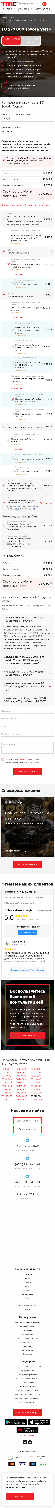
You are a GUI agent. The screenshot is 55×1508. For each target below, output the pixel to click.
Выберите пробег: (11, 127)
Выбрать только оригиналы (38, 205)
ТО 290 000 (21, 1100)
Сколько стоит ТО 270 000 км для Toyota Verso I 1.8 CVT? (24, 619)
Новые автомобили (27, 1306)
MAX (17, 509)
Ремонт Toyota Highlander (27, 1390)
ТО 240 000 (36, 1093)
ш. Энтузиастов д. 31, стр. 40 (44, 12)
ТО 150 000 (36, 1083)
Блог (27, 1298)
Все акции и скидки (27, 865)
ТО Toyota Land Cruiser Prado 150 (27, 1367)
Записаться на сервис (27, 1121)
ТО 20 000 (21, 1069)
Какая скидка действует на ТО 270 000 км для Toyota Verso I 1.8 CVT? (25, 700)
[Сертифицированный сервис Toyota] (9, 4)
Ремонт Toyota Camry (27, 1386)
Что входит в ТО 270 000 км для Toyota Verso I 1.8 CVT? (23, 673)
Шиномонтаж (27, 1350)
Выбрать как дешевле (12, 205)
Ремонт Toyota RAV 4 (27, 1402)
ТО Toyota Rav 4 (27, 1383)
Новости (27, 1282)
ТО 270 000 (36, 1096)
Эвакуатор (27, 1354)
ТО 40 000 (6, 1073)
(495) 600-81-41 (25, 9)
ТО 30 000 (35, 1069)
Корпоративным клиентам (27, 1338)
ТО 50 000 (21, 1073)
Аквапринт (27, 1346)
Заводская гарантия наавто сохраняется (21, 86)
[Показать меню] (51, 4)
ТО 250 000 (6, 1096)
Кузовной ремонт (27, 1326)
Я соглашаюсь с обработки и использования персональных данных (23, 760)
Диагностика (27, 1334)
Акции (27, 1278)
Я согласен (19, 1497)
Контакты (27, 1310)
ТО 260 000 (21, 1096)
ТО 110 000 (21, 1079)
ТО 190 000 (6, 1090)
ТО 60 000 (36, 1073)
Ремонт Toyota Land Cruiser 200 (27, 1394)
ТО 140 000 (21, 1083)
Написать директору (27, 1413)
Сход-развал (27, 1330)
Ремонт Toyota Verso (30, 40)
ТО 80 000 (21, 1076)
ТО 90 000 (36, 1076)
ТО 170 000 (21, 1086)
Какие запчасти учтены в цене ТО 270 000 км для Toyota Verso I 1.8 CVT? (24, 686)
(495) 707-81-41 (8, 9)
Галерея (27, 1286)
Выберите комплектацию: (16, 115)
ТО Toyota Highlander (27, 1375)
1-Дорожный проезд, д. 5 (8, 12)
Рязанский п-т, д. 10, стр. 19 (25, 12)
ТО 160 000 (6, 1086)
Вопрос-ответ (28, 1294)
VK (34, 509)
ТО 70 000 (6, 1076)
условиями (25, 759)
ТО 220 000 (6, 1093)
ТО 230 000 (21, 1093)
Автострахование (27, 1342)
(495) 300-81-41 (43, 9)
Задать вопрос (27, 1036)
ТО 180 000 (36, 1086)
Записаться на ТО (27, 772)
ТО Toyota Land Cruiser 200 (27, 1379)
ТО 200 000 (21, 1090)
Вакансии (27, 1302)
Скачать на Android (27, 1436)
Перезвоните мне (27, 1129)
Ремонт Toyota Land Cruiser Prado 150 (27, 1398)
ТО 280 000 (6, 1100)
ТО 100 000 (6, 1079)
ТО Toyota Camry (27, 1371)
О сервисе (27, 1274)
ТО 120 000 (36, 1079)
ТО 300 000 (36, 1100)
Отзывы (27, 1290)
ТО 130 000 (6, 1083)
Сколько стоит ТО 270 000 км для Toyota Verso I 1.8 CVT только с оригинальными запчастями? (24, 660)
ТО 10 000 (6, 1069)
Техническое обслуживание (27, 1323)
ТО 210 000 (36, 1090)
